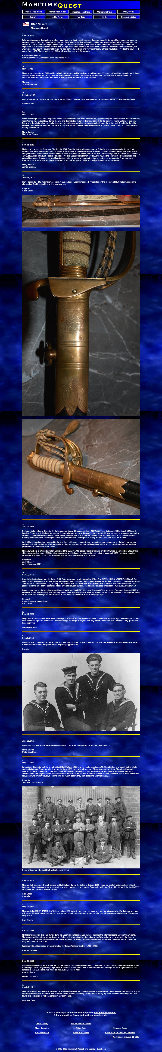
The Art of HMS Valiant (81, 1024)
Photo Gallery (42, 1024)
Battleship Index (42, 1032)
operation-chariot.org (121, 149)
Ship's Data (81, 1028)
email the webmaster (105, 1012)
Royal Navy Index (81, 1032)
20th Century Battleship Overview (120, 1032)
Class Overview (42, 1028)
